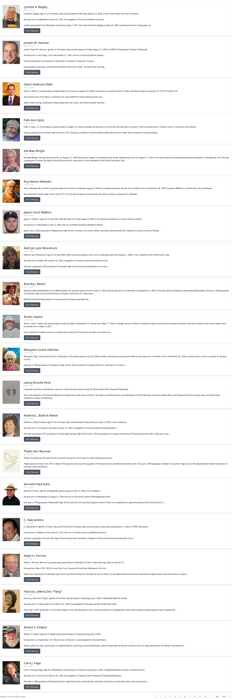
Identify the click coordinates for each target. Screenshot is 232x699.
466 (224, 696)
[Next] (229, 696)
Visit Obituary (32, 30)
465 (217, 696)
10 (205, 696)
